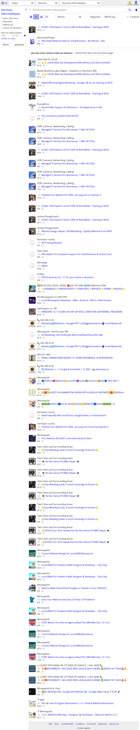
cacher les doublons (12, 28)
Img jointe (7, 21)
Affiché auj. (8, 24)
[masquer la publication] (44, 30)
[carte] (46, 16)
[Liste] (31, 16)
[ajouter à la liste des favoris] (38, 27)
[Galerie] (41, 16)
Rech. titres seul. (11, 18)
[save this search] (136, 10)
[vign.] (36, 16)
